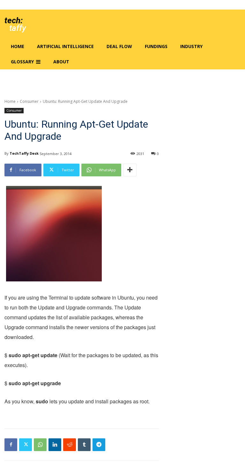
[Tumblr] (84, 444)
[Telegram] (99, 444)
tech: (13, 20)
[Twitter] (25, 444)
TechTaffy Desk (24, 153)
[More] (130, 170)
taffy (17, 28)
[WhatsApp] (40, 444)
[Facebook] (10, 444)
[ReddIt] (69, 444)
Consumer (29, 101)
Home (10, 101)
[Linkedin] (54, 444)
